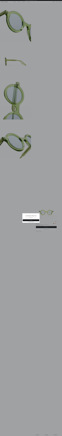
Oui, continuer (31, 220)
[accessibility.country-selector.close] (39, 214)
